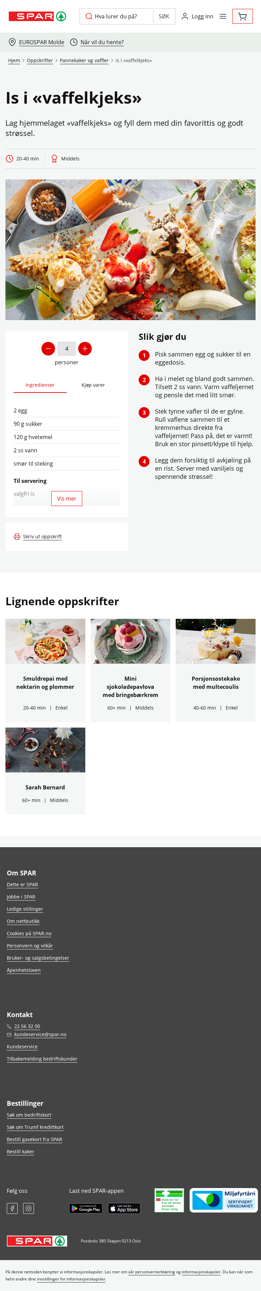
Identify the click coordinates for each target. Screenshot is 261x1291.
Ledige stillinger (25, 909)
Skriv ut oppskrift (42, 536)
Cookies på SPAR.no (29, 933)
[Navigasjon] (223, 16)
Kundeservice (22, 1046)
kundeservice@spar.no (40, 1034)
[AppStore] (124, 1208)
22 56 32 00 (27, 1026)
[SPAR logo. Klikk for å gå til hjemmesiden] (38, 16)
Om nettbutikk (23, 921)
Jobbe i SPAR (21, 896)
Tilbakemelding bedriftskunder (42, 1059)
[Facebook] (12, 1208)
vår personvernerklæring (151, 1272)
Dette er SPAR (22, 884)
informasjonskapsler (201, 1272)
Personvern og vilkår (30, 945)
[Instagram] (28, 1208)
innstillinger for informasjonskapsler (71, 1279)
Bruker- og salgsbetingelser (38, 958)
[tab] (40, 385)
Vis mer (66, 498)
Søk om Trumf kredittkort (35, 1127)
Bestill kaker (20, 1151)
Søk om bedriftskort (29, 1115)
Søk (164, 16)
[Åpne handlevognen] (242, 16)
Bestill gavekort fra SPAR (34, 1139)
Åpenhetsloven (24, 970)
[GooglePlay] (85, 1208)
